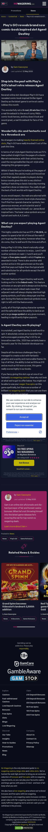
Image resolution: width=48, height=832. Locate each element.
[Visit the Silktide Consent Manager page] (40, 432)
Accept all (24, 416)
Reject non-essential (24, 425)
